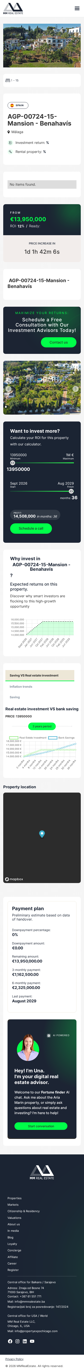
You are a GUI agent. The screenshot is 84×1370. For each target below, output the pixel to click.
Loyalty (12, 1244)
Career (12, 1263)
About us (14, 1224)
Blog (10, 1237)
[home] (14, 8)
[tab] (39, 675)
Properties (15, 1198)
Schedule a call (31, 528)
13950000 (18, 469)
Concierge (14, 1250)
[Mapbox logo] (14, 879)
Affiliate (13, 1257)
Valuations (14, 1217)
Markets (13, 1204)
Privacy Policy (14, 1359)
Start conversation (41, 1126)
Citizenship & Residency (24, 1211)
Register (13, 1270)
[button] (76, 8)
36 (69, 497)
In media (13, 1230)
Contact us (59, 342)
